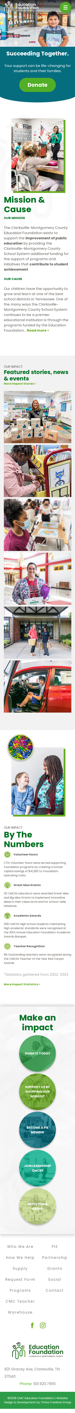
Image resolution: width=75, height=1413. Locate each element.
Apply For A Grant (37, 1206)
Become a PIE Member (37, 1129)
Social (55, 1279)
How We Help (20, 1257)
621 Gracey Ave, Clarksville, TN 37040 (32, 1373)
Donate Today (37, 1053)
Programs (20, 1290)
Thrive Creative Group (56, 1402)
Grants (54, 1268)
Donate (37, 85)
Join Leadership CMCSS (37, 1168)
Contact (55, 1290)
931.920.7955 (44, 1383)
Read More (16, 437)
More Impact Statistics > (22, 984)
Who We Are (20, 1246)
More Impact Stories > (20, 384)
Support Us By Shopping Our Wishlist (37, 1091)
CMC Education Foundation (35, 1398)
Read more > (38, 330)
